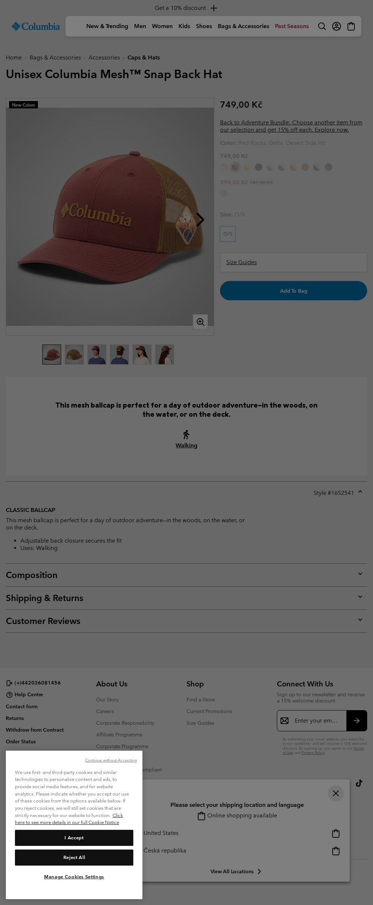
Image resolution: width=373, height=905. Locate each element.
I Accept (73, 838)
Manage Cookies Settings (74, 877)
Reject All (74, 857)
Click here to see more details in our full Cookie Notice (69, 819)
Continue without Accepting (111, 760)
